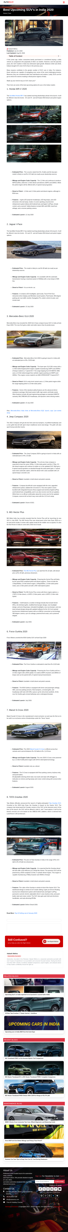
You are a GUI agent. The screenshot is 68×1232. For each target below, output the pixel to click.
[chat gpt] (41, 1196)
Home (5, 13)
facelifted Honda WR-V (17, 95)
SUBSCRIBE (59, 1181)
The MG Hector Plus (30, 571)
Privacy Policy (58, 1206)
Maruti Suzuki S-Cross (37, 749)
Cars (9, 13)
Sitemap (8, 1206)
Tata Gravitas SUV (54, 803)
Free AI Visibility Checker (15, 1202)
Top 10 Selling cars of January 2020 (26, 913)
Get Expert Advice (52, 941)
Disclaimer (15, 1206)
